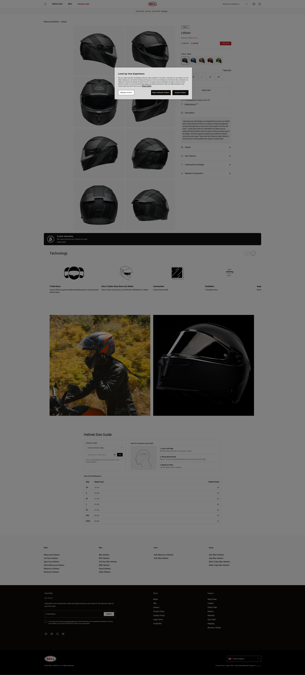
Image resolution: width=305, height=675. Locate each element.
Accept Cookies (180, 92)
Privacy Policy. (146, 86)
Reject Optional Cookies (160, 92)
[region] (153, 83)
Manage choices (126, 92)
